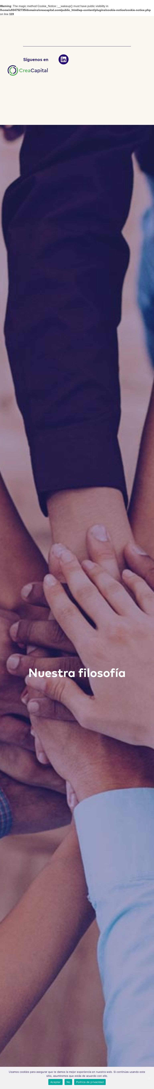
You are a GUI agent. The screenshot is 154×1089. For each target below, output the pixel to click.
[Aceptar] (149, 1078)
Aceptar (55, 1082)
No (68, 1082)
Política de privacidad (90, 1082)
